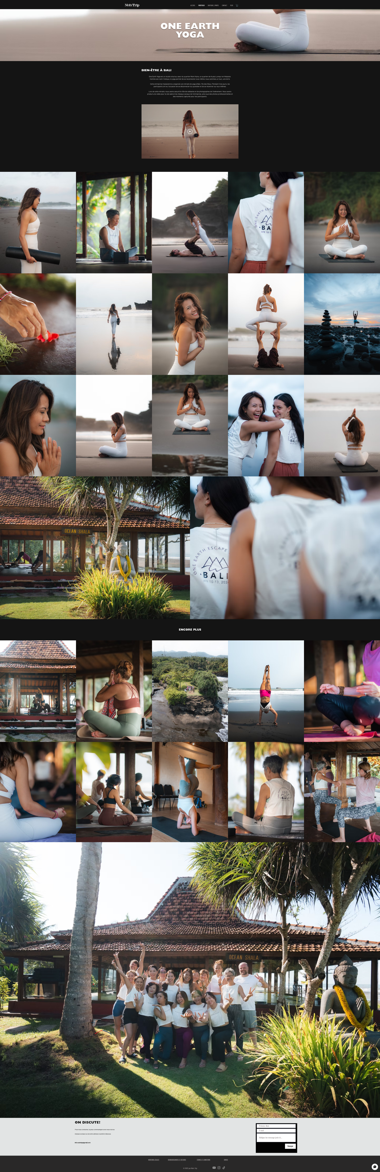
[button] (237, 5)
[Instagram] (219, 1168)
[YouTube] (214, 1168)
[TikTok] (224, 1168)
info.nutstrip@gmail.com (83, 1142)
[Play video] (190, 131)
